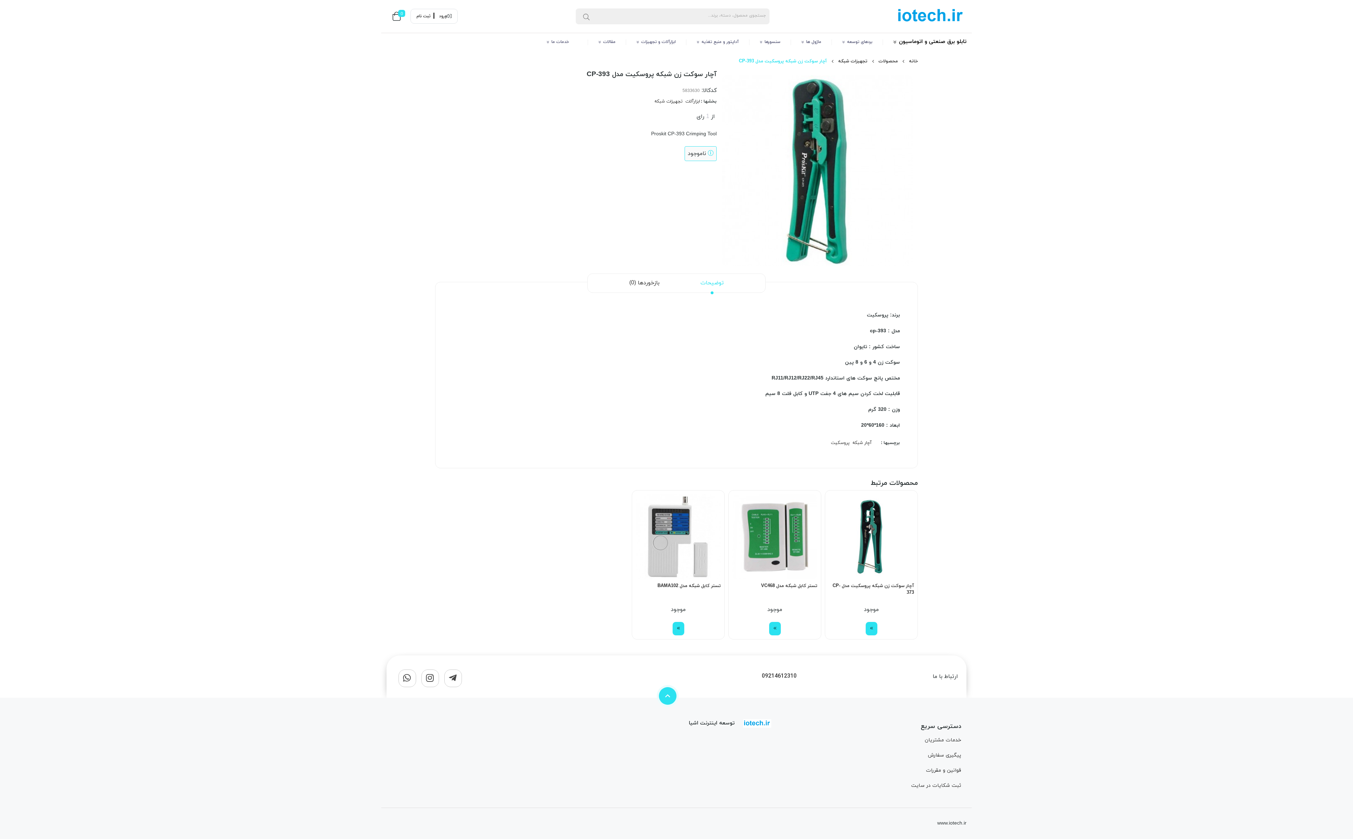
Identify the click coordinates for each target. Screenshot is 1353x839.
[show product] (871, 629)
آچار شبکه (862, 443)
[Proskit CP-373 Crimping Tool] (871, 536)
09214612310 (779, 676)
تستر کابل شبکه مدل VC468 (789, 586)
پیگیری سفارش (944, 755)
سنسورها (772, 42)
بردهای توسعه (859, 42)
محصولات (888, 61)
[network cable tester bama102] (678, 536)
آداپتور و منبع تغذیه (720, 42)
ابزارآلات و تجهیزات (658, 42)
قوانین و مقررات (943, 770)
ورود (443, 16)
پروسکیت (840, 443)
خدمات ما (564, 42)
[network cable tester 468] (774, 536)
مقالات (609, 42)
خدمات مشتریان (943, 740)
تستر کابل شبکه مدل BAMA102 (689, 586)
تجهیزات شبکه (852, 61)
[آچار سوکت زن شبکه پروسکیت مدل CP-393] (757, 723)
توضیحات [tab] (712, 283)
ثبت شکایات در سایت (936, 785)
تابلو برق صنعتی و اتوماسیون (932, 41)
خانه (913, 61)
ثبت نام (423, 16)
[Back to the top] (667, 696)
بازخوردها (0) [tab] (644, 283)
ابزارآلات (692, 101)
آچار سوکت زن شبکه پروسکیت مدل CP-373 (873, 589)
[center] (586, 16)
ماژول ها (813, 42)
